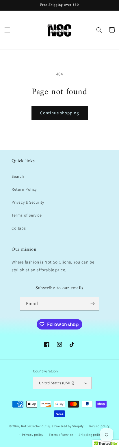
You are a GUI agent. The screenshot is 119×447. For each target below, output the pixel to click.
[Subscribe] (92, 303)
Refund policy (99, 426)
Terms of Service (27, 215)
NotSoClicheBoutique (37, 426)
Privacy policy (32, 435)
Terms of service (61, 435)
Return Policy (24, 189)
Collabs (19, 228)
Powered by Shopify (69, 426)
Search (18, 176)
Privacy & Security (28, 202)
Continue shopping (59, 112)
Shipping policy (91, 435)
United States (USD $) (56, 382)
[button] (7, 30)
